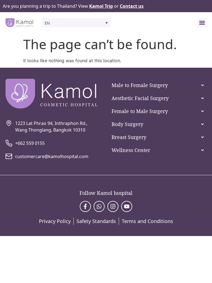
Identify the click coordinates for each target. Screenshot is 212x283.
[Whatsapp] (99, 206)
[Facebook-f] (85, 206)
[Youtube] (126, 206)
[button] (76, 22)
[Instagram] (112, 206)
